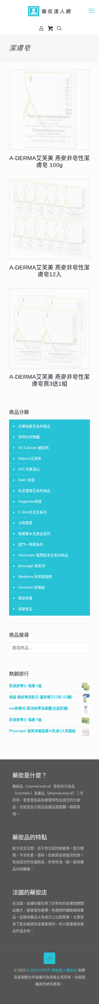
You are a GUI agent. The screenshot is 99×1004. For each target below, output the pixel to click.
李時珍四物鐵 (29, 437)
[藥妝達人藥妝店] (49, 11)
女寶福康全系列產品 (34, 426)
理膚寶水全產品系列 (34, 534)
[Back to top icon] (49, 958)
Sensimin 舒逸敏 (31, 587)
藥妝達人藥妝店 (64, 970)
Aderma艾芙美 (29, 458)
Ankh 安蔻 (26, 480)
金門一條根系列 (30, 544)
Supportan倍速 (30, 501)
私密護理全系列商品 (34, 491)
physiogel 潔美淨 (31, 566)
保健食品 (25, 609)
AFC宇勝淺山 (29, 469)
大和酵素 (25, 523)
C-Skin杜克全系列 (32, 512)
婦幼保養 (25, 598)
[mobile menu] (91, 11)
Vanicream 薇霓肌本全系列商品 (43, 555)
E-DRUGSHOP (39, 970)
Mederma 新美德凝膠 (35, 577)
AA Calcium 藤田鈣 (33, 448)
